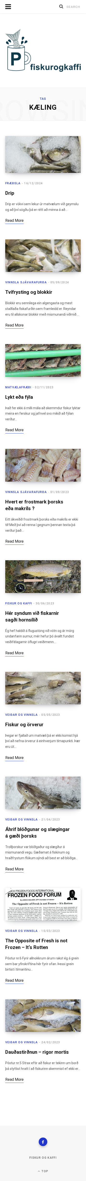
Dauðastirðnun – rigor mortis (37, 1052)
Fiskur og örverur (24, 724)
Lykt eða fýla (19, 397)
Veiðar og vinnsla (21, 714)
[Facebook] (43, 1142)
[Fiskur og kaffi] (43, 50)
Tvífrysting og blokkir (28, 292)
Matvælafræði (18, 387)
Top (44, 1171)
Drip (9, 193)
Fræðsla (13, 183)
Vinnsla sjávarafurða (26, 282)
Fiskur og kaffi (18, 603)
